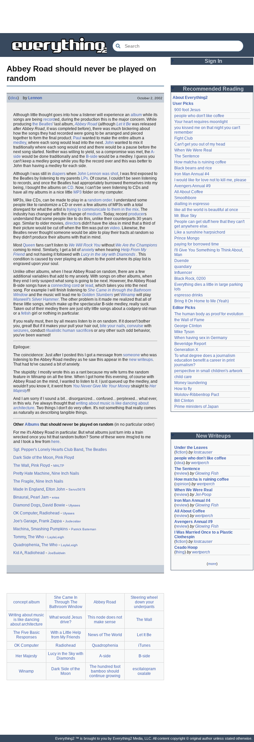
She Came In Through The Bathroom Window (65, 602)
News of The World (105, 635)
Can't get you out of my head (199, 144)
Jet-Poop (203, 494)
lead (89, 285)
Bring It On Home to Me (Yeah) (201, 301)
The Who (36, 537)
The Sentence (186, 156)
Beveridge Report (190, 343)
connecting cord (65, 285)
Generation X (186, 349)
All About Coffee (188, 192)
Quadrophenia (26, 545)
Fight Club (183, 138)
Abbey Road (86, 124)
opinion (182, 484)
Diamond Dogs (26, 505)
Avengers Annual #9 (192, 186)
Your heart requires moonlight (201, 121)
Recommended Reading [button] (213, 89)
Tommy (19, 537)
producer (136, 214)
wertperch (200, 462)
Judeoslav (73, 521)
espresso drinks (188, 295)
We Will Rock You (85, 245)
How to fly (183, 388)
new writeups (141, 359)
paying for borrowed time (196, 244)
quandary (182, 266)
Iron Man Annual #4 (191, 174)
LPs (84, 178)
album (136, 114)
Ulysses (74, 505)
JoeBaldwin (56, 553)
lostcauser (203, 452)
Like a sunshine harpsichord (199, 232)
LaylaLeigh (55, 537)
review (182, 473)
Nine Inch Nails (65, 473)
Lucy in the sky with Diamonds (108, 254)
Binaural (20, 497)
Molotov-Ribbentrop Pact (196, 394)
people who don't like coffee (199, 115)
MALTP (58, 465)
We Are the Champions (136, 245)
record (49, 119)
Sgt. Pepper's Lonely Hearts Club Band (48, 449)
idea (14, 98)
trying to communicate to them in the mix (103, 209)
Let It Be (144, 635)
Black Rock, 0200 (190, 278)
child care (183, 376)
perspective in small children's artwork (208, 371)
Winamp (127, 294)
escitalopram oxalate (144, 671)
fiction (181, 452)
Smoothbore (185, 198)
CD (70, 187)
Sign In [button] (213, 61)
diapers (58, 173)
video (115, 228)
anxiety (87, 249)
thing (180, 552)
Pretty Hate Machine (31, 473)
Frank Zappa (50, 521)
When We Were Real (193, 150)
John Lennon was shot (97, 173)
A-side (105, 656)
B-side (92, 156)
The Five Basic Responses (26, 634)
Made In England (28, 489)
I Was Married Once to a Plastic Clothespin (204, 534)
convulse (135, 326)
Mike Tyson (184, 331)
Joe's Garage (25, 521)
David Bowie (53, 505)
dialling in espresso (191, 203)
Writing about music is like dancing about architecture (26, 620)
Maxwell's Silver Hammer (36, 299)
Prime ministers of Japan (196, 406)
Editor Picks (184, 307)
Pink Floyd (64, 457)
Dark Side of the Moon (33, 457)
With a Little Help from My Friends (66, 634)
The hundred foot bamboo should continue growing (104, 671)
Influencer (183, 272)
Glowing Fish (207, 473)
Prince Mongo (186, 238)
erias (55, 497)
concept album (26, 602)
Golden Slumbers (97, 294)
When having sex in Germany (200, 337)
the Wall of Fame (189, 320)
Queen (29, 245)
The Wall (21, 465)
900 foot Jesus (187, 110)
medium (94, 214)
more (212, 564)
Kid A (17, 552)
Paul (77, 138)
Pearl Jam (39, 497)
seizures (20, 330)
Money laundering (190, 382)
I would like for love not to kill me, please (210, 180)
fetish (26, 313)
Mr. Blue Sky (185, 215)
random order (100, 200)
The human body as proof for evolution (208, 314)
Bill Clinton (184, 400)
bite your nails (112, 326)
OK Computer (25, 513)
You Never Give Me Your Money (101, 386)
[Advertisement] (127, 16)
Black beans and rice (193, 168)
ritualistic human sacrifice (68, 330)
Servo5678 (76, 489)
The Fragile (23, 481)
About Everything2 (190, 97)
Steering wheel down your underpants (144, 602)
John (109, 142)
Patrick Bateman (83, 529)
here (55, 441)
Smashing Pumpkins (49, 529)
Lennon (35, 98)
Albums (32, 424)
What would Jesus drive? (65, 619)
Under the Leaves (191, 447)
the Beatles (42, 124)
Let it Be (123, 124)
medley (19, 142)
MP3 (77, 192)
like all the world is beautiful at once (206, 209)
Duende (181, 260)
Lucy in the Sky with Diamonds (65, 656)
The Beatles (96, 449)
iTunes (144, 645)
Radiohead (49, 513)
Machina (21, 529)
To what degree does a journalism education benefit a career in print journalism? (205, 360)
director (72, 223)
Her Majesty (26, 656)
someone (131, 355)
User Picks (183, 103)
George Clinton (188, 326)
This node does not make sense (105, 619)
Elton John (55, 489)
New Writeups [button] (213, 436)
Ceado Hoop (185, 547)
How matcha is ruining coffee (200, 162)
